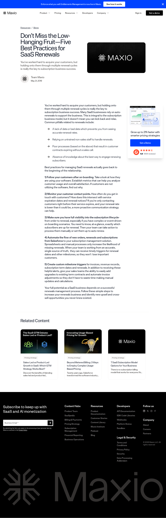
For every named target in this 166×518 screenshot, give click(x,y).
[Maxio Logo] (10, 13)
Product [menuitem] (43, 13)
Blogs (36, 28)
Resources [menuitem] (70, 13)
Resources (25, 28)
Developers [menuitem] (87, 13)
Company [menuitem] (101, 13)
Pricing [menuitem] (57, 13)
